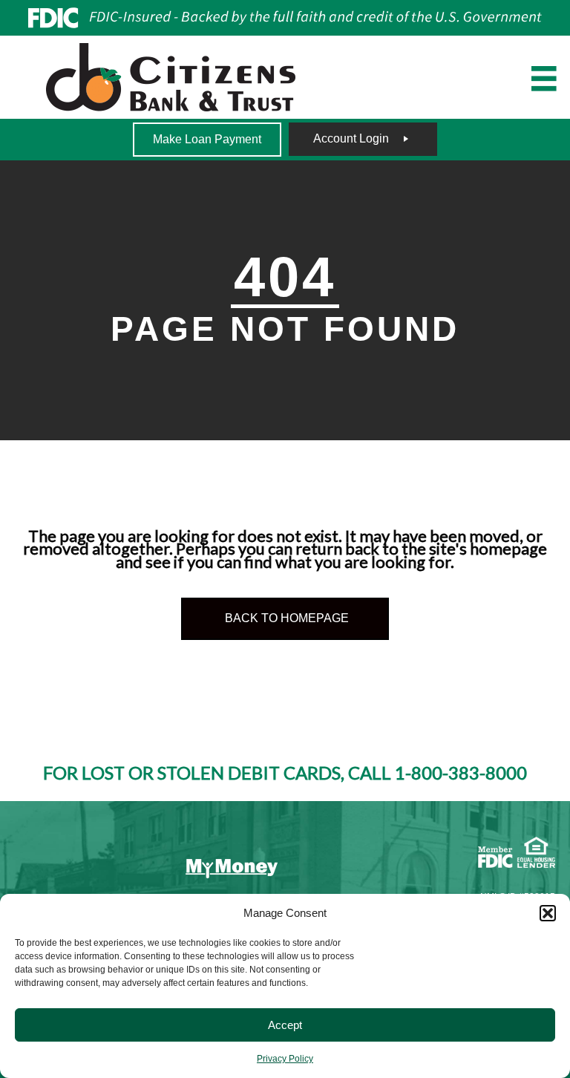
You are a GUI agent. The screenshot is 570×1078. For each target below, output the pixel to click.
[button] (547, 913)
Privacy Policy (285, 1059)
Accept (285, 1025)
